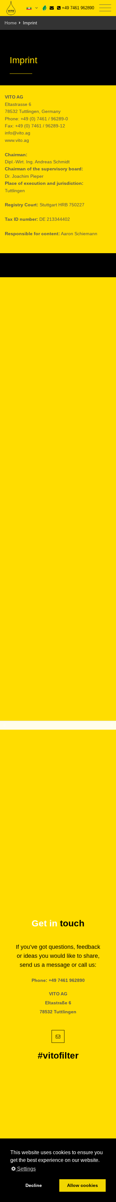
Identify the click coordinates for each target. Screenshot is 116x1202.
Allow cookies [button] (82, 1185)
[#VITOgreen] (44, 7)
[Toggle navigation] (105, 8)
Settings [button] (26, 1169)
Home (11, 22)
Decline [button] (33, 1185)
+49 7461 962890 (77, 7)
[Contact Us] (52, 7)
